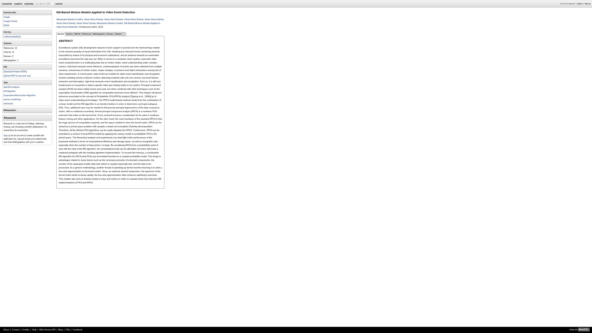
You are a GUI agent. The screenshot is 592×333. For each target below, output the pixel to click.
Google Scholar (10, 21)
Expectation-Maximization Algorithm (20, 95)
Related (118, 34)
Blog (60, 329)
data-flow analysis (12, 87)
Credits (25, 329)
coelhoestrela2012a (12, 36)
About (6, 329)
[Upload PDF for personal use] (17, 76)
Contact (15, 329)
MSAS (6, 25)
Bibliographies (99, 34)
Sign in (580, 3)
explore (18, 3)
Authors (69, 34)
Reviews (110, 34)
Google (7, 17)
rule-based (8, 103)
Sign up (587, 3)
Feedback (77, 329)
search (58, 3)
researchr (7, 3)
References (86, 34)
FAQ (68, 329)
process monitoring (12, 99)
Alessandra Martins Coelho (69, 19)
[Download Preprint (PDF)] (15, 71)
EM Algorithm (10, 91)
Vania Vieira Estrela (93, 19)
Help (34, 329)
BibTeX (77, 34)
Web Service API (47, 329)
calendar (28, 3)
